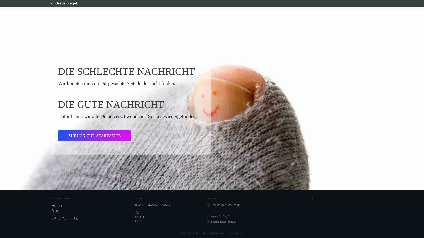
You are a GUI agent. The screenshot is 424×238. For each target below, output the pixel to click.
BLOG (137, 209)
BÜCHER (138, 213)
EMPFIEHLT (140, 217)
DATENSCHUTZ (65, 218)
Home (57, 205)
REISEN (138, 221)
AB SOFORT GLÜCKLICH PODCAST (153, 204)
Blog (55, 211)
